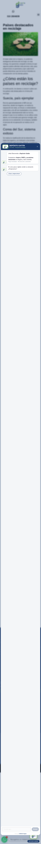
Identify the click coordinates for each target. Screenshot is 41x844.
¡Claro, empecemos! (14, 173)
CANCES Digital (22, 833)
